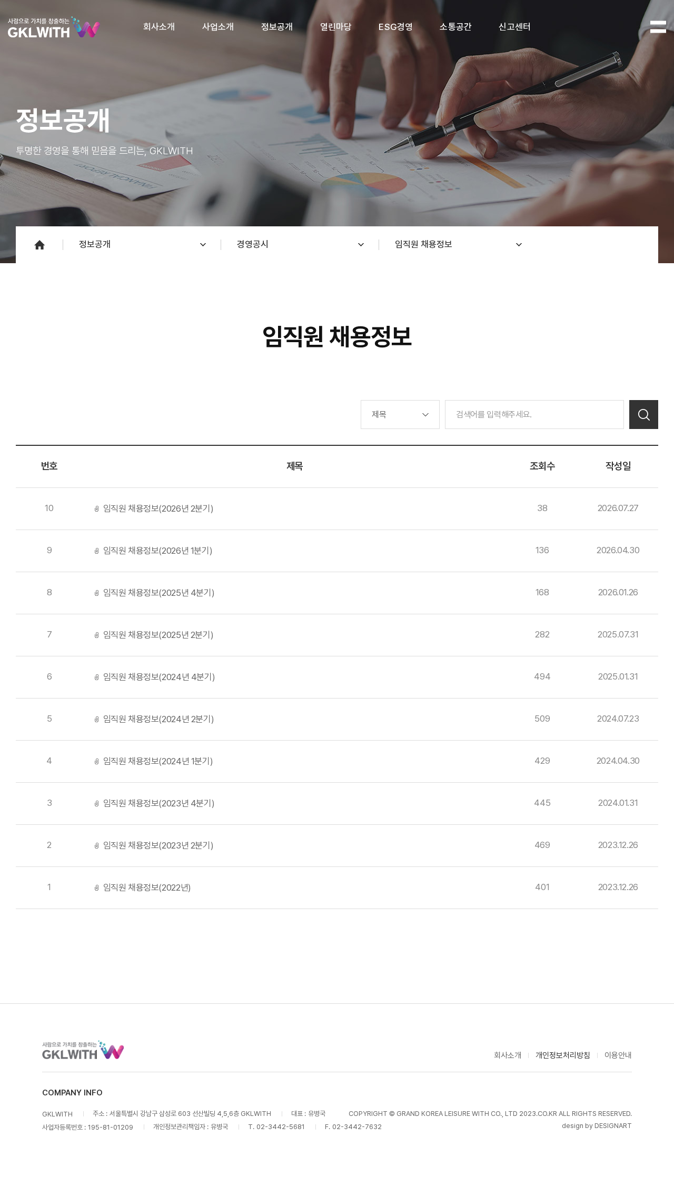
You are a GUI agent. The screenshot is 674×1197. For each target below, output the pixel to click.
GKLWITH (54, 26)
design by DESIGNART (597, 1126)
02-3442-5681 (280, 1127)
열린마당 (336, 27)
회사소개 (159, 27)
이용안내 (618, 1055)
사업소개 (218, 27)
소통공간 (456, 27)
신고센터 (515, 27)
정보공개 (277, 27)
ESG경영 (396, 27)
